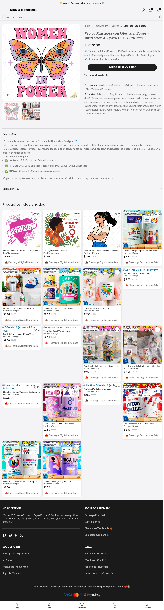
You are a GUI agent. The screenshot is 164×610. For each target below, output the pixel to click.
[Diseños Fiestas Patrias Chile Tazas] (142, 402)
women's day (154, 109)
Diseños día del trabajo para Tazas (58, 308)
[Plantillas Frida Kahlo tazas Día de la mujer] (102, 345)
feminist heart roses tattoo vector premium (21, 250)
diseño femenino (93, 98)
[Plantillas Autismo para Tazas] (102, 287)
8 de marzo (102, 94)
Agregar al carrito (122, 67)
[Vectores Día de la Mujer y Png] (142, 270)
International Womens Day (132, 101)
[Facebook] (4, 535)
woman (125, 109)
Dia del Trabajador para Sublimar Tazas (141, 250)
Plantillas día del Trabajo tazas (56, 331)
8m (111, 94)
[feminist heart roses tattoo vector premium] (21, 229)
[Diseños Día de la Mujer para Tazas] (62, 402)
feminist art (134, 98)
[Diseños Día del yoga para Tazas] (62, 460)
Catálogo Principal (94, 515)
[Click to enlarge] (8, 94)
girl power (104, 101)
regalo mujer (154, 105)
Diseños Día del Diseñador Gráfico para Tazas (22, 481)
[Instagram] (10, 535)
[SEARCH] (159, 17)
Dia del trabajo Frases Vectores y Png (19, 308)
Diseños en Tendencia (96, 528)
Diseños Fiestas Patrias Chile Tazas (139, 423)
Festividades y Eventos (107, 25)
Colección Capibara (95, 534)
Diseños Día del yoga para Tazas (57, 481)
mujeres (127, 105)
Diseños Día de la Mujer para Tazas (58, 423)
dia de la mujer (134, 94)
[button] (5, 62)
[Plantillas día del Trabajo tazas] (62, 327)
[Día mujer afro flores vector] (62, 229)
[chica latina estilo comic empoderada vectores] (102, 229)
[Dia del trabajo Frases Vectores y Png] (21, 287)
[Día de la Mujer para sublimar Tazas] (21, 329)
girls (114, 101)
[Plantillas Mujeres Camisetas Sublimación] (21, 386)
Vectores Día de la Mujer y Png (137, 273)
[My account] (143, 10)
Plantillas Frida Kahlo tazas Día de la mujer (102, 365)
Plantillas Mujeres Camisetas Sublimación (21, 391)
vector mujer (113, 109)
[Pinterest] (16, 535)
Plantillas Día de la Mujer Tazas (97, 388)
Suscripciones (92, 521)
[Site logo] (23, 9)
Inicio (87, 25)
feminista (147, 98)
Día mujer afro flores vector (55, 250)
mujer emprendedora (110, 105)
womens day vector (96, 113)
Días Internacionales (134, 25)
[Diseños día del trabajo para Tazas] (62, 287)
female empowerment (114, 98)
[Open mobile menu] (4, 10)
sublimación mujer (95, 109)
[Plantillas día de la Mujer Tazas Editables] (142, 345)
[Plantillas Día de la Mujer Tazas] (102, 385)
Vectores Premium (101, 88)
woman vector (138, 109)
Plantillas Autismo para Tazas (96, 308)
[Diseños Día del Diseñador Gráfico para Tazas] (21, 460)
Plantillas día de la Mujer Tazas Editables (142, 365)
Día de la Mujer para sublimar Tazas (18, 334)
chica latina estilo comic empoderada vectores (103, 250)
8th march (120, 94)
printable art (139, 105)
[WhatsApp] (22, 535)
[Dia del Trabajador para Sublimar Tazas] (142, 229)
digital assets (150, 94)
